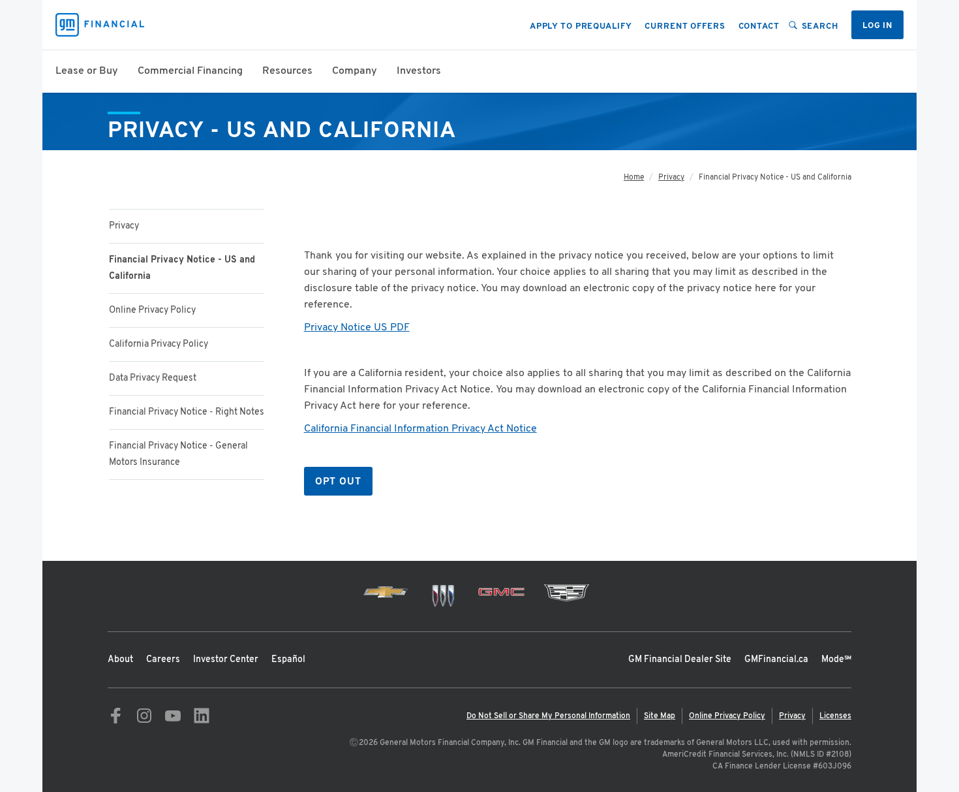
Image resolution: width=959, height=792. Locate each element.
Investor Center (225, 659)
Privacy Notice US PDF (357, 327)
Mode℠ (836, 659)
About (120, 659)
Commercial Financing (190, 71)
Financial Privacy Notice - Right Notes (186, 412)
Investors (419, 71)
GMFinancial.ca (776, 659)
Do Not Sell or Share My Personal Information (548, 716)
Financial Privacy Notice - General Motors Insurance (178, 454)
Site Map (659, 716)
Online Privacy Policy (152, 310)
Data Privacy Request (152, 378)
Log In (877, 26)
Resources (287, 71)
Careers (163, 659)
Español (288, 659)
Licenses (835, 716)
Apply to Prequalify (581, 27)
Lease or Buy (86, 71)
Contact (759, 27)
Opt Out (338, 482)
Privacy (124, 226)
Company (354, 71)
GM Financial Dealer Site (679, 659)
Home (634, 177)
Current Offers (685, 27)
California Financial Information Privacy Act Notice (420, 429)
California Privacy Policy (158, 344)
